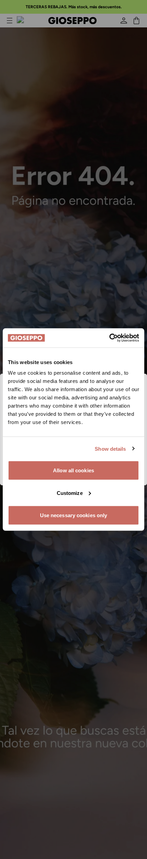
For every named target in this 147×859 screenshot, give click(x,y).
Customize (70, 493)
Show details (110, 448)
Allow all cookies (73, 470)
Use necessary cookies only (73, 515)
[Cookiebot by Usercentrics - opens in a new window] (109, 338)
